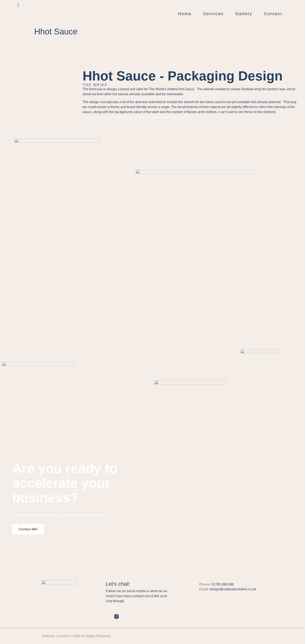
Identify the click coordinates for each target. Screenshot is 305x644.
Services (213, 13)
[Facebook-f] (125, 616)
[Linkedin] (108, 616)
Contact (273, 13)
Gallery (243, 13)
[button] (28, 529)
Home (185, 13)
